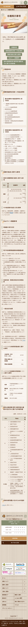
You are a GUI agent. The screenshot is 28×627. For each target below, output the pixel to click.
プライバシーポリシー (7, 608)
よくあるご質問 (18, 598)
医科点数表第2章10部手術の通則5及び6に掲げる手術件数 (13, 62)
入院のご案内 (5, 591)
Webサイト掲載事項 (14, 58)
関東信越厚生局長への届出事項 (14, 50)
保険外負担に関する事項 (14, 54)
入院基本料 (14, 47)
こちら (23, 340)
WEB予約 (14, 538)
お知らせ (4, 601)
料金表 (11, 212)
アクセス (17, 604)
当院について (5, 581)
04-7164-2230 (15, 542)
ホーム (4, 9)
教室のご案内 (18, 594)
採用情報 (4, 604)
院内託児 (4, 598)
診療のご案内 (5, 584)
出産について (5, 588)
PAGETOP (13, 616)
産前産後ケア (5, 594)
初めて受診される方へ (20, 601)
